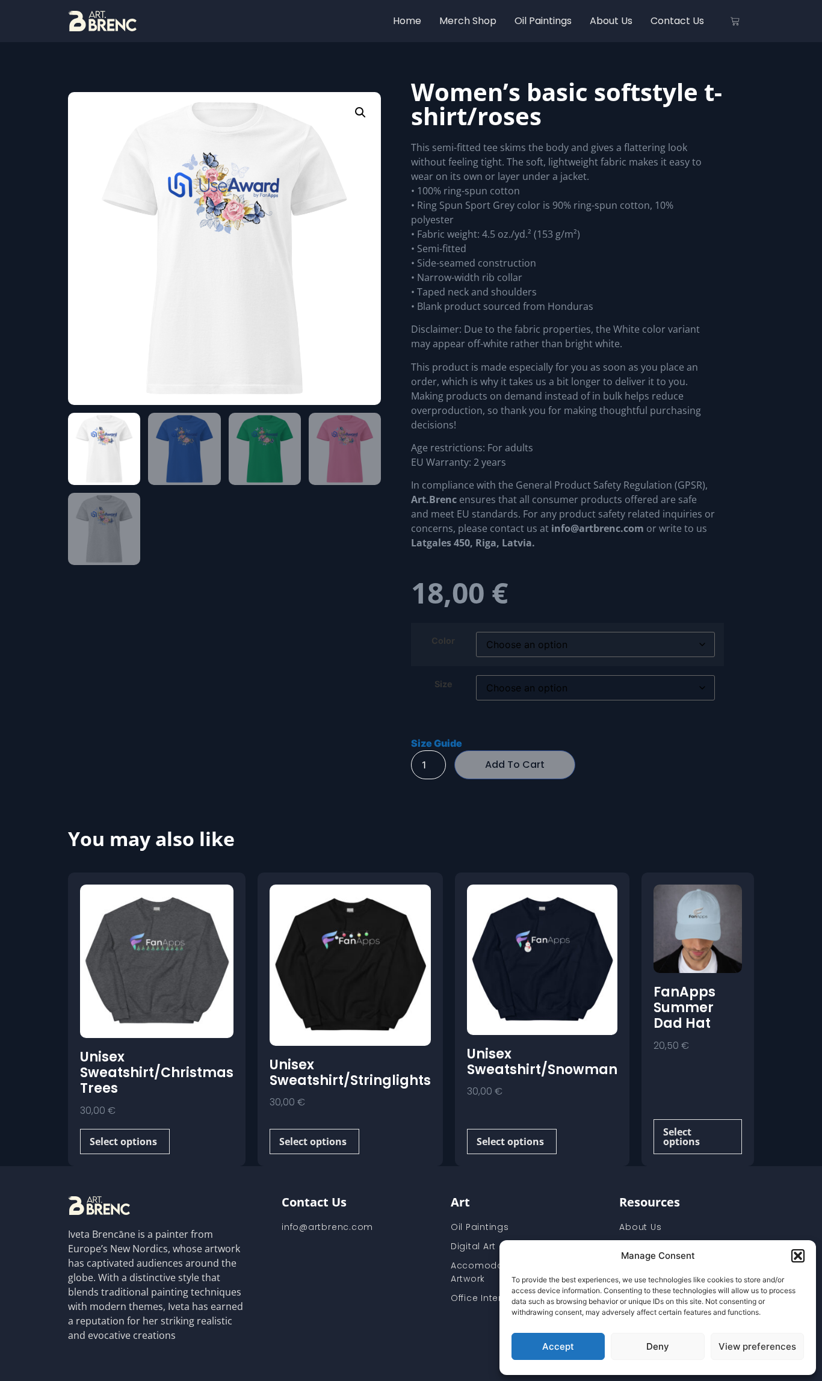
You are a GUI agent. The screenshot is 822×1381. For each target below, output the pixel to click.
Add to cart (515, 764)
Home (407, 21)
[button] (798, 1256)
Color (443, 641)
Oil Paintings (543, 21)
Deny (657, 1346)
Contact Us (677, 21)
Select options (123, 1141)
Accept (558, 1346)
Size (443, 684)
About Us (611, 21)
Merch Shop (467, 21)
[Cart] (735, 21)
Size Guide (436, 743)
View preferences (757, 1346)
